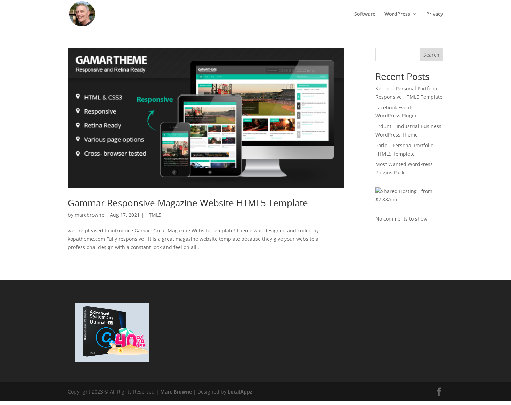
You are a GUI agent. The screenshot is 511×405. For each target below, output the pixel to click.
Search (431, 54)
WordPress (397, 14)
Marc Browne (176, 391)
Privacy (434, 14)
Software (364, 14)
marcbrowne (89, 215)
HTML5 (153, 215)
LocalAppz (240, 391)
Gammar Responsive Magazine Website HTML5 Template (188, 203)
